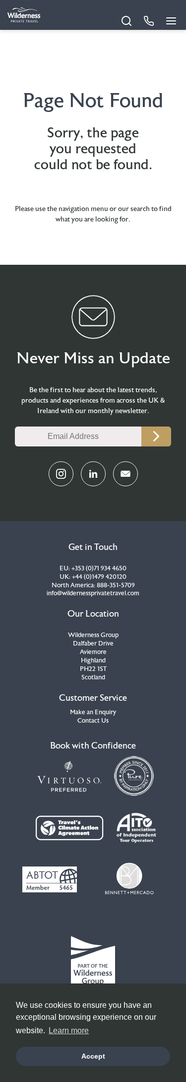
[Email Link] (125, 473)
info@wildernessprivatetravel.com (93, 593)
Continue (156, 436)
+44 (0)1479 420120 (99, 576)
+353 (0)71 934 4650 (98, 568)
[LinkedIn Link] (93, 473)
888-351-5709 (116, 585)
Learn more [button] (69, 1030)
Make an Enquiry (93, 712)
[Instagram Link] (61, 473)
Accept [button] (93, 1056)
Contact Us (93, 720)
